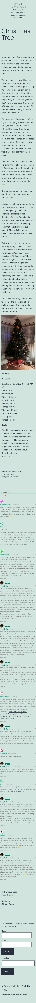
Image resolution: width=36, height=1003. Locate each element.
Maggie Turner (9, 474)
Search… (5, 958)
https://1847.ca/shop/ (17, 791)
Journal (15, 477)
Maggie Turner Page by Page (18, 6)
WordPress (22, 995)
